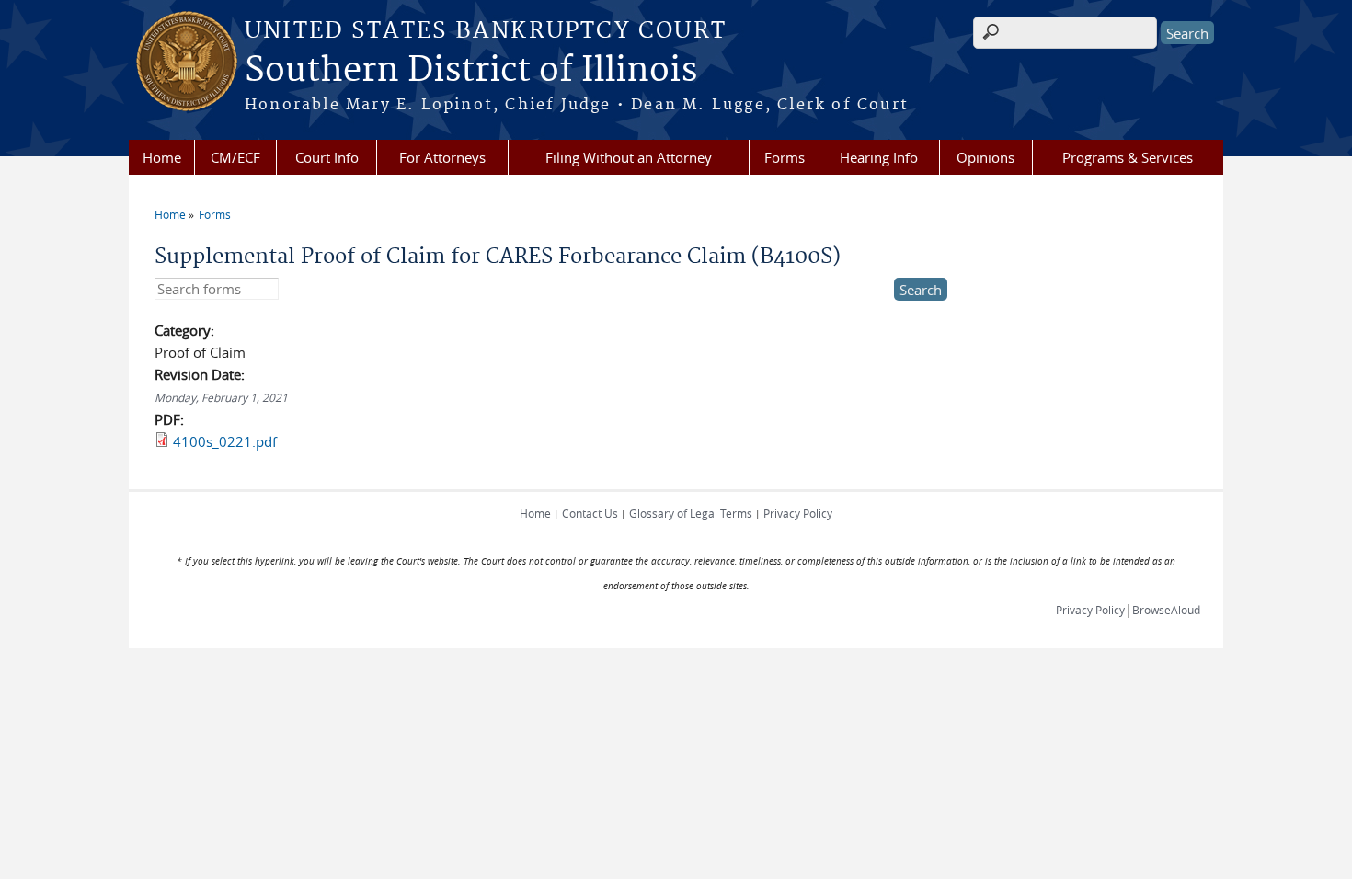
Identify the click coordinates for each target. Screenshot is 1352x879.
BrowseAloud (1166, 609)
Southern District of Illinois (471, 71)
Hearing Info (879, 157)
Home (162, 157)
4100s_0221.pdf (225, 441)
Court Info (327, 157)
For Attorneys (442, 157)
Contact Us (590, 513)
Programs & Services (1127, 157)
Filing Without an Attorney (628, 157)
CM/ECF (235, 157)
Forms (784, 157)
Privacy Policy (797, 513)
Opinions (985, 157)
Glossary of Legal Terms (690, 513)
